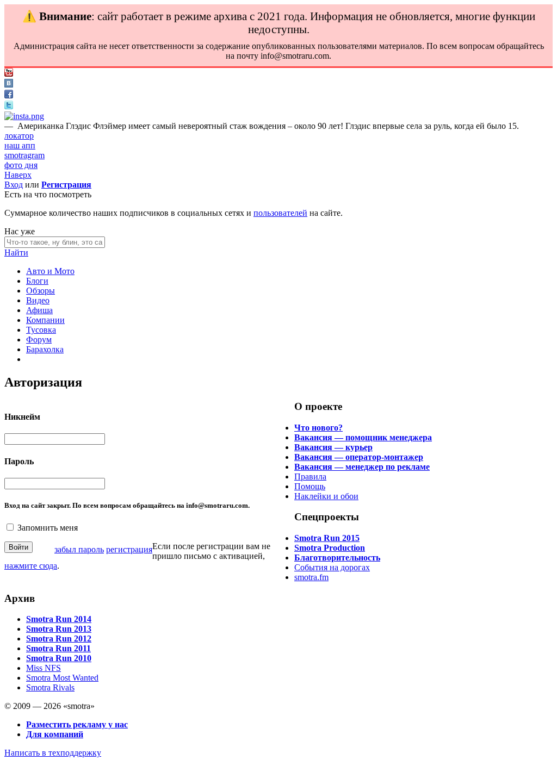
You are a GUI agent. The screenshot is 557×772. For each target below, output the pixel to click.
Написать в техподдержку (52, 752)
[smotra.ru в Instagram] (24, 116)
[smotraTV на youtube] (8, 73)
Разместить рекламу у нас (77, 724)
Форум (39, 339)
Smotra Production (329, 547)
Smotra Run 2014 (58, 619)
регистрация (129, 549)
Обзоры (40, 290)
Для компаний (54, 734)
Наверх (18, 174)
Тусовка (41, 329)
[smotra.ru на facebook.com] (8, 95)
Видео (37, 300)
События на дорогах (332, 567)
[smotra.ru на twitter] (8, 106)
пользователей (280, 212)
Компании (45, 320)
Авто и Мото (50, 271)
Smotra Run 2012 (58, 638)
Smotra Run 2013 (58, 628)
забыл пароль (79, 549)
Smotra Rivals (50, 687)
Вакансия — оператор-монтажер (358, 457)
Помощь (309, 486)
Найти (16, 252)
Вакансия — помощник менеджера (363, 437)
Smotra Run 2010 (58, 658)
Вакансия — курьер (333, 447)
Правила (310, 476)
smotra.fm (311, 577)
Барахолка (45, 349)
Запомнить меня (47, 527)
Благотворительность (337, 557)
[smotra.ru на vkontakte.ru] (8, 84)
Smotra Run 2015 (327, 538)
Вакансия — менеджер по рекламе (362, 466)
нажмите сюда (30, 565)
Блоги (37, 280)
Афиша (39, 310)
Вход (13, 184)
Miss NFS (43, 668)
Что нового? (318, 427)
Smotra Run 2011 (58, 648)
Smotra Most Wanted (62, 677)
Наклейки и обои (326, 496)
